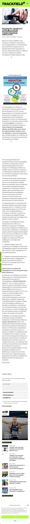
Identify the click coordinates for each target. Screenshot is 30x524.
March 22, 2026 (12, 480)
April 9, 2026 (12, 472)
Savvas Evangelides (17, 433)
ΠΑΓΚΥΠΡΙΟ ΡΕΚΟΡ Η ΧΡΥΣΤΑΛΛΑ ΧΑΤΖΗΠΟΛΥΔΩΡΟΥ (17, 467)
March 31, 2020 (5, 37)
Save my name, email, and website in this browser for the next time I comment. (15, 402)
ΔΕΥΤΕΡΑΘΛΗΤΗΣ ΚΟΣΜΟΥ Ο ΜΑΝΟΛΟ (17, 490)
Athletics (6, 433)
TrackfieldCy (13, 37)
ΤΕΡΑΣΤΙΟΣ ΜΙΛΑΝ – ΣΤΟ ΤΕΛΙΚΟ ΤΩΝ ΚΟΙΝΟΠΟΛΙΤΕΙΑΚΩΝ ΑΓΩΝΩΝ (16, 458)
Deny (15, 520)
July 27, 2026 (12, 454)
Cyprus (9, 433)
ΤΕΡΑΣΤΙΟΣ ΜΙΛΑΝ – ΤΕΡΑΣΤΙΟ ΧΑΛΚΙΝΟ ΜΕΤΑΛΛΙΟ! (11, 436)
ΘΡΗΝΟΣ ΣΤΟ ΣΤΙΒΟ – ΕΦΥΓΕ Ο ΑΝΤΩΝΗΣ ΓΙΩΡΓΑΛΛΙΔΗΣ (17, 475)
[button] (28, 505)
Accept (15, 517)
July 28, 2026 (12, 445)
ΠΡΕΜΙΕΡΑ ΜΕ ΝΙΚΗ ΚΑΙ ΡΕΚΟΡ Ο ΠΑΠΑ (17, 482)
